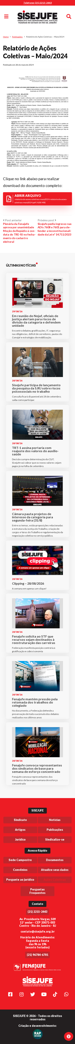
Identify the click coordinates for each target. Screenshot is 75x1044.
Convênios (20, 869)
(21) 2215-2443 (37, 911)
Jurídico (20, 839)
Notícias (54, 820)
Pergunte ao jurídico (20, 879)
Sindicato (20, 820)
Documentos (54, 860)
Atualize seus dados (54, 869)
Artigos (20, 829)
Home (6, 36)
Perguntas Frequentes (37, 891)
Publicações (17, 36)
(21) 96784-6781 (37, 954)
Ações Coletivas (55, 879)
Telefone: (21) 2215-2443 (37, 2)
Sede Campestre (20, 860)
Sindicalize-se (54, 839)
